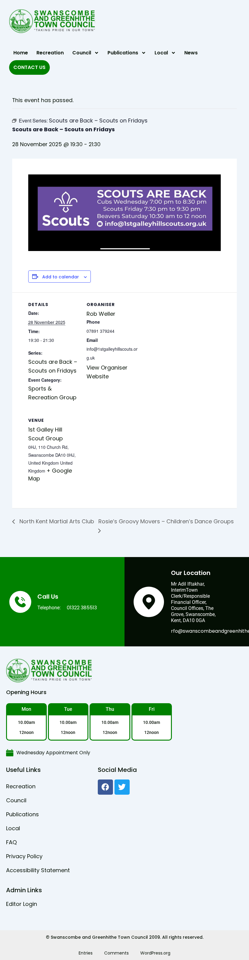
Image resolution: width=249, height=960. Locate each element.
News (191, 52)
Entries (86, 953)
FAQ (11, 842)
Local (161, 52)
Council (81, 52)
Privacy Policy (24, 856)
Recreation (50, 52)
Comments (116, 953)
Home (20, 52)
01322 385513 (82, 607)
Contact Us (29, 67)
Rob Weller (101, 314)
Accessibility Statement (38, 870)
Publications (122, 52)
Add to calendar (60, 277)
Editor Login (21, 904)
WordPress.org (155, 953)
